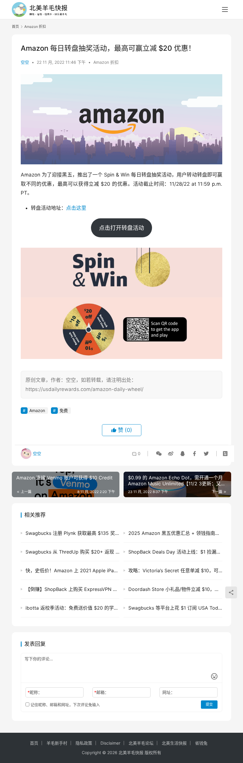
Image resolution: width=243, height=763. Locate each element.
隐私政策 (84, 742)
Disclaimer (110, 742)
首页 (15, 26)
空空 (25, 62)
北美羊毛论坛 (141, 742)
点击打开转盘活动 (121, 227)
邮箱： (101, 692)
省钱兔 (201, 742)
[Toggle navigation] (225, 9)
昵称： (35, 692)
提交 (209, 704)
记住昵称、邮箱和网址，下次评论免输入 (64, 704)
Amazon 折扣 (106, 62)
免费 (64, 410)
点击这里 (76, 208)
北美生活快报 (174, 742)
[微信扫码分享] (159, 453)
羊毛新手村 (57, 742)
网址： (168, 692)
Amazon (37, 410)
